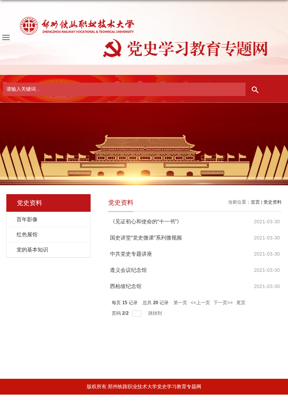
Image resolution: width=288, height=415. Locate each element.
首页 (255, 202)
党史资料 (272, 202)
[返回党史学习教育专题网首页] (144, 37)
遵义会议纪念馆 (128, 270)
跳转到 (155, 313)
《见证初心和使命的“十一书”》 (146, 221)
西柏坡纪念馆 (126, 286)
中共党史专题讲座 (131, 254)
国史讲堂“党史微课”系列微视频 (146, 238)
